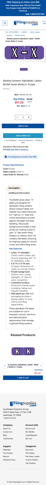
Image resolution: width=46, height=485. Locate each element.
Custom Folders (32, 460)
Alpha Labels (35, 32)
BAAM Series (20, 35)
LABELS (24, 32)
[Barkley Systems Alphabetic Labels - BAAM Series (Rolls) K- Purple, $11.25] (23, 351)
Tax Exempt (8, 453)
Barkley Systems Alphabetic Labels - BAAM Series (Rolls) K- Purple (21, 366)
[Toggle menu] (4, 22)
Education (29, 450)
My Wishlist (30, 432)
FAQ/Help (7, 450)
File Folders (30, 453)
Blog (5, 435)
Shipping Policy (9, 460)
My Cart (29, 438)
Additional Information (19, 193)
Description (14, 188)
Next (41, 366)
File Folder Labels (32, 456)
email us (24, 149)
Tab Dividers (31, 463)
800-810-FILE (13, 149)
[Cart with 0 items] (44, 23)
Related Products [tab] (23, 335)
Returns (6, 456)
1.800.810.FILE (9, 418)
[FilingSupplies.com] (26, 23)
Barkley (10, 35)
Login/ (28, 435)
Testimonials (8, 438)
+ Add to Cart (23, 378)
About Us (6, 428)
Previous (5, 366)
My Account (30, 428)
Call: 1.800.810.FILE (35, 14)
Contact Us (7, 432)
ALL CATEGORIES (12, 32)
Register (34, 435)
